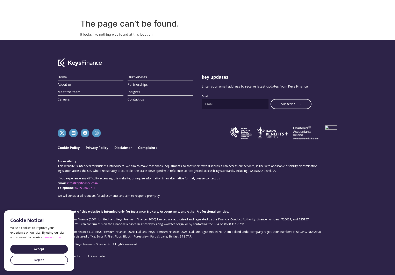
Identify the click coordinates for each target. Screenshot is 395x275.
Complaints (147, 147)
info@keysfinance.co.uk (82, 183)
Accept (39, 249)
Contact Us (285, 8)
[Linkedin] (73, 133)
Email (205, 96)
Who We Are (238, 8)
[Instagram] (96, 133)
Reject (39, 260)
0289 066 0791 (85, 188)
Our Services (211, 8)
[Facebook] (85, 133)
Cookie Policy (69, 147)
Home (189, 8)
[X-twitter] (62, 133)
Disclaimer (123, 147)
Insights (262, 8)
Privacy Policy (97, 147)
